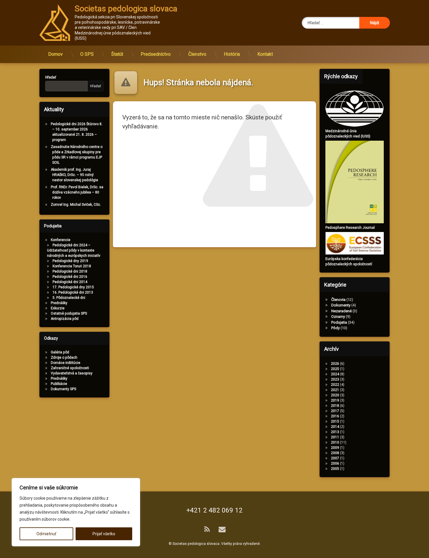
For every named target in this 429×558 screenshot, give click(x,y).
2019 (335, 400)
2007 (335, 458)
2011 (335, 437)
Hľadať (50, 77)
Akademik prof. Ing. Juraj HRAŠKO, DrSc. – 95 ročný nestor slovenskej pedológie (74, 175)
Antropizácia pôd (65, 319)
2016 (335, 416)
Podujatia (339, 322)
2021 (335, 390)
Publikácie (59, 384)
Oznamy (338, 316)
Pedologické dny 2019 (70, 261)
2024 (335, 374)
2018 (335, 406)
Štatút (117, 54)
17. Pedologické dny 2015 (73, 287)
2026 (335, 364)
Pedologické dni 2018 (70, 271)
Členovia (338, 299)
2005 (335, 469)
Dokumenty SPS (63, 389)
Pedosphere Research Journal (350, 228)
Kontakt (265, 54)
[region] (76, 512)
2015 (335, 421)
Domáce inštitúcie (65, 363)
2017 (335, 411)
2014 (335, 427)
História (232, 54)
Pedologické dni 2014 (70, 282)
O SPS (87, 54)
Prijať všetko (104, 533)
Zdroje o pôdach (64, 357)
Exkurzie (57, 308)
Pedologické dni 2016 (70, 277)
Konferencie (60, 240)
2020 (335, 395)
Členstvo (197, 54)
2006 (335, 463)
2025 (335, 369)
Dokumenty (340, 305)
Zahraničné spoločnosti (70, 368)
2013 (335, 432)
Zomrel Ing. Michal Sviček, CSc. (76, 205)
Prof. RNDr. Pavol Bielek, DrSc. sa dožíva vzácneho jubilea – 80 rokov (77, 192)
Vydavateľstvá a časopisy (72, 373)
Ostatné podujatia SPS (69, 313)
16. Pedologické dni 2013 (73, 292)
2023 (335, 379)
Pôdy (335, 328)
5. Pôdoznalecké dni (69, 298)
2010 (335, 442)
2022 (335, 385)
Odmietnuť (46, 533)
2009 (335, 448)
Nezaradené (341, 311)
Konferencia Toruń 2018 (72, 266)
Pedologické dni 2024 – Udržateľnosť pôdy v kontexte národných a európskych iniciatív (73, 250)
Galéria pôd (60, 352)
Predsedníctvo (156, 54)
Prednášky (59, 303)
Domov (55, 54)
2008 (335, 453)
